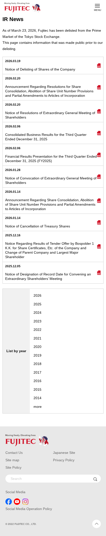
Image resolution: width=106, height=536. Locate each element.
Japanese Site (64, 453)
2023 (37, 321)
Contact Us (14, 453)
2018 (37, 364)
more (38, 407)
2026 (37, 295)
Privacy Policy (63, 460)
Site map (12, 460)
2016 (37, 381)
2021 (37, 338)
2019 (37, 355)
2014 (37, 398)
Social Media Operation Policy (28, 509)
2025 (37, 304)
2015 (37, 389)
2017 (37, 372)
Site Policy (13, 467)
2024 (37, 313)
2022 (37, 330)
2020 (37, 347)
